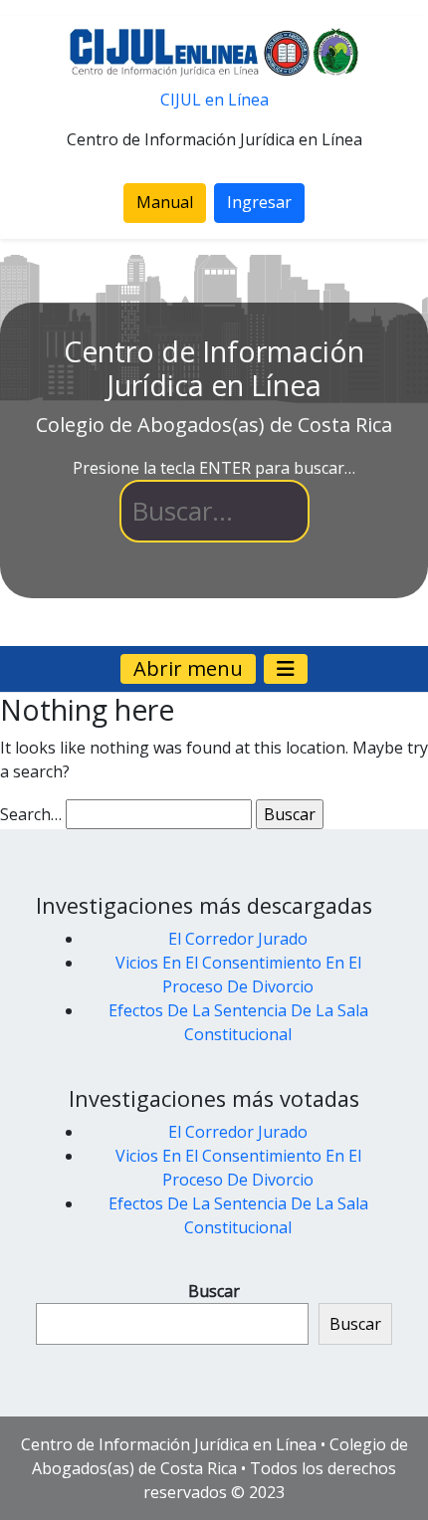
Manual (164, 202)
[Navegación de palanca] (286, 669)
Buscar (214, 1291)
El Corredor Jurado (238, 939)
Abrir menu (188, 668)
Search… (31, 814)
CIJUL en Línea (214, 99)
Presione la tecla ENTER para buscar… (214, 468)
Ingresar (259, 202)
